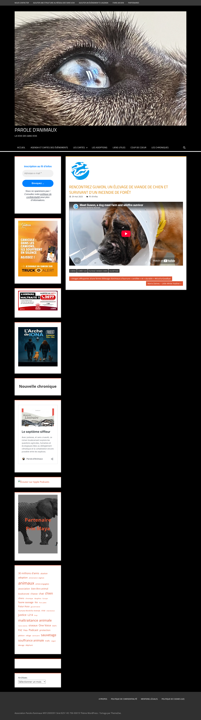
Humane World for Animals (29, 610)
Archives (22, 677)
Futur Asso (24, 606)
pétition (21, 635)
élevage (21, 645)
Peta (25, 630)
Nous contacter (22, 2)
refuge (28, 635)
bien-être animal (39, 588)
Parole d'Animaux (36, 130)
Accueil (21, 147)
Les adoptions (99, 147)
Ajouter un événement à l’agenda (93, 2)
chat (41, 593)
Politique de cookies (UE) (173, 698)
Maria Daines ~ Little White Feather (163, 284)
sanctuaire (36, 636)
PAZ (20, 630)
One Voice (45, 625)
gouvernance (35, 607)
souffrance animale (31, 640)
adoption (23, 577)
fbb (36, 602)
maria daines (22, 626)
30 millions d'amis (28, 573)
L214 (30, 615)
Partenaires (133, 2)
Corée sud (82, 271)
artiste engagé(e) (42, 584)
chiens (73, 271)
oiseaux (33, 625)
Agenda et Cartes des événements (49, 147)
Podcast (33, 630)
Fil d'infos (93, 196)
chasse (34, 593)
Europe (45, 598)
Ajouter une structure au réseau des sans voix (54, 2)
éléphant (29, 645)
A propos (103, 698)
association (24, 588)
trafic (47, 640)
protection (45, 630)
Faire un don (118, 2)
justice (22, 615)
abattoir (44, 573)
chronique (29, 598)
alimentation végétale (36, 578)
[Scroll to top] (196, 715)
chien (49, 593)
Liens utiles (119, 147)
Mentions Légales (149, 698)
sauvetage (114, 271)
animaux (26, 583)
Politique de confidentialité (124, 698)
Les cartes (79, 147)
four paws (42, 603)
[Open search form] (184, 147)
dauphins (37, 598)
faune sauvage (26, 602)
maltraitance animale (35, 620)
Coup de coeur (138, 147)
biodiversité (23, 593)
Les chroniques (160, 147)
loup (35, 615)
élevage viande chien (98, 271)
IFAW (43, 611)
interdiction (50, 611)
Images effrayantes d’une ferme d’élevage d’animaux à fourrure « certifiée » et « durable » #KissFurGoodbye (121, 279)
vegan (53, 641)
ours (54, 625)
